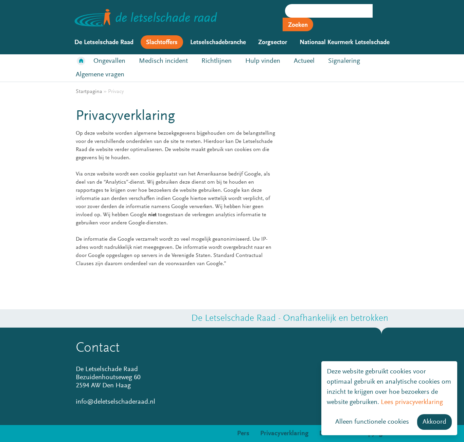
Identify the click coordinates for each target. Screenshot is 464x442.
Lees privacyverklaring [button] (412, 402)
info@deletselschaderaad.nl (115, 402)
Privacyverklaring (284, 433)
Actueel (304, 61)
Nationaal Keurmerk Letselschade (345, 42)
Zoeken (298, 25)
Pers (243, 433)
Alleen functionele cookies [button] (372, 422)
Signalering (344, 61)
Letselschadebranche (218, 42)
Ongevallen (109, 61)
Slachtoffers (162, 42)
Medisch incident (163, 61)
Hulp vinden (262, 61)
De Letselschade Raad (103, 42)
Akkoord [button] (434, 422)
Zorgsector (272, 42)
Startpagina (81, 61)
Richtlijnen (216, 61)
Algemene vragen (100, 74)
